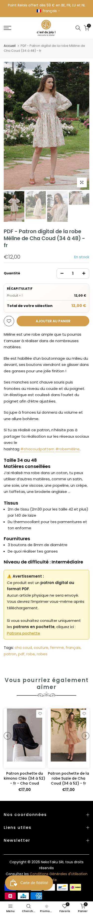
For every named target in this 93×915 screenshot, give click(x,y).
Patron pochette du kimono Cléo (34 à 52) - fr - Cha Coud (24, 778)
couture (41, 647)
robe (30, 654)
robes (42, 654)
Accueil (10, 45)
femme (57, 647)
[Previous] (11, 126)
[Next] (82, 126)
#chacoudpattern (37, 449)
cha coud (23, 647)
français (73, 647)
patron (10, 654)
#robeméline (67, 449)
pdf (21, 654)
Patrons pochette (23, 633)
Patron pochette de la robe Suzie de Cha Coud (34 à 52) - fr (68, 778)
